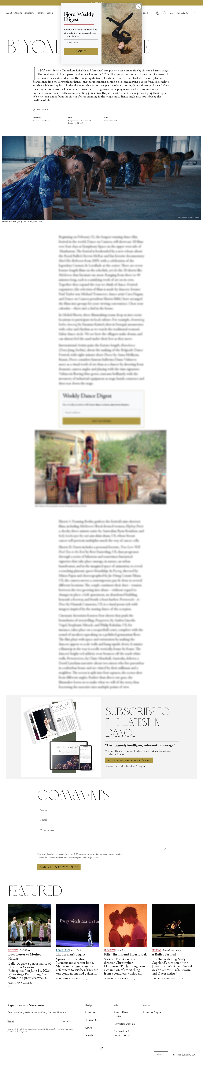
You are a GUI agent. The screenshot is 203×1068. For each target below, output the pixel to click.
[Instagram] (101, 1049)
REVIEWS (13, 950)
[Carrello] (171, 13)
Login (141, 766)
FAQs (88, 1027)
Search (89, 1035)
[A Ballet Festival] (173, 925)
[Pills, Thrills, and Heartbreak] (125, 925)
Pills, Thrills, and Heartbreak (125, 955)
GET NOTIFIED (101, 421)
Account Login (152, 1012)
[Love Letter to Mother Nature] (29, 925)
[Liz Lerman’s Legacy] (77, 925)
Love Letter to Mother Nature (24, 957)
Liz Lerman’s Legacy (71, 955)
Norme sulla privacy (84, 854)
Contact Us (91, 1020)
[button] (145, 13)
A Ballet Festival (164, 955)
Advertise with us (124, 1024)
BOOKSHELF (62, 950)
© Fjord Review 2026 (184, 1055)
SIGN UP (81, 51)
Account (90, 1012)
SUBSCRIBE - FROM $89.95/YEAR (129, 760)
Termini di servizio (104, 854)
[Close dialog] (138, 6)
